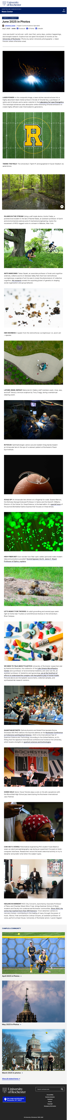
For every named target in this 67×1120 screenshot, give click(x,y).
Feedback (50, 1099)
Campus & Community (10, 18)
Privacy (50, 1101)
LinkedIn (39, 29)
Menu (63, 11)
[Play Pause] (62, 206)
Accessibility (50, 1094)
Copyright (50, 1104)
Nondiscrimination (50, 1097)
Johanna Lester (10, 26)
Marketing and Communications (11, 9)
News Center (7, 11)
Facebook (21, 29)
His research (16, 280)
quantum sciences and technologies (37, 742)
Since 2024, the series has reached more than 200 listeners (33, 909)
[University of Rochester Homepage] (12, 3)
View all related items (10, 1079)
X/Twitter (30, 29)
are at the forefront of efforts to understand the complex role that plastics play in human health (31, 674)
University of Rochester (12, 39)
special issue (56, 504)
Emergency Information (50, 1106)
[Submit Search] (62, 1089)
